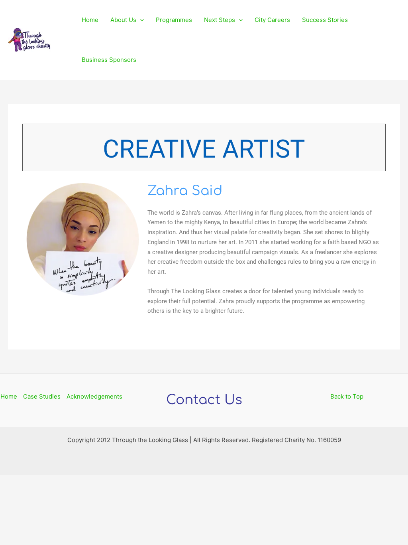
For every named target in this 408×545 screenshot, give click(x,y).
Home (90, 20)
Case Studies (42, 396)
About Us (123, 20)
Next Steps (219, 20)
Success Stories (325, 20)
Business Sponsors (109, 59)
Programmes (174, 20)
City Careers (272, 20)
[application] (140, 20)
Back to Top (346, 396)
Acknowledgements (94, 396)
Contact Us (204, 400)
